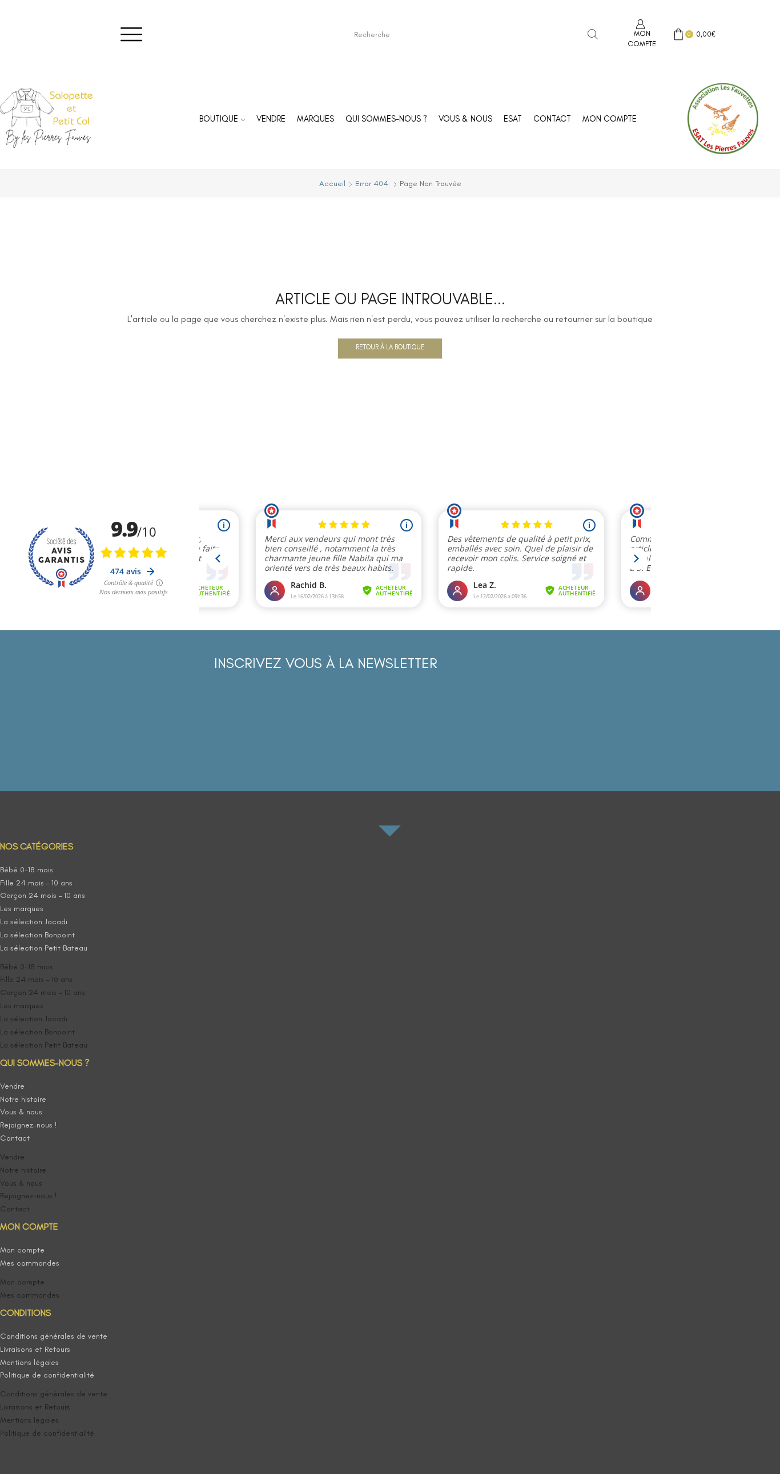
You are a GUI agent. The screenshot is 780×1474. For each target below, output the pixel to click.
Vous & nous (465, 119)
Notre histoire (23, 1099)
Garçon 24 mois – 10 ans (42, 895)
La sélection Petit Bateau (43, 948)
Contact (552, 119)
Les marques (21, 908)
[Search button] (592, 34)
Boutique (218, 119)
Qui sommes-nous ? (386, 119)
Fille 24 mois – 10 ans (36, 883)
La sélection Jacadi (33, 922)
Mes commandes (29, 1263)
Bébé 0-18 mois (26, 870)
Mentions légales (29, 1362)
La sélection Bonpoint (37, 935)
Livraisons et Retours (35, 1349)
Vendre (271, 119)
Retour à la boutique (390, 347)
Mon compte (609, 119)
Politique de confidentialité (47, 1375)
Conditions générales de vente (53, 1336)
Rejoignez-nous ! (28, 1125)
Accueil (332, 183)
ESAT (513, 119)
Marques (315, 119)
